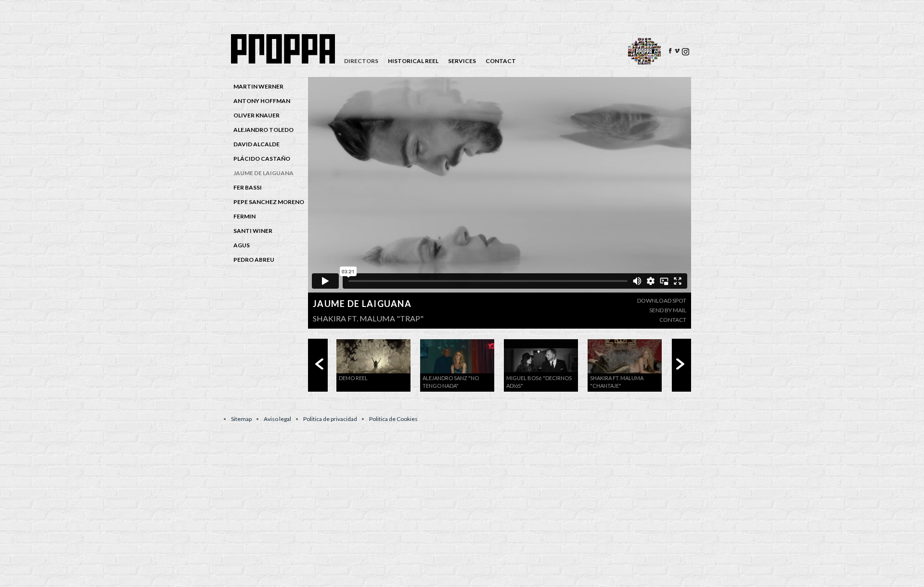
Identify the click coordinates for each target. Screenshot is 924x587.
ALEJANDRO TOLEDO (263, 129)
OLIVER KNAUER (256, 115)
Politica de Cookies (393, 418)
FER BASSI (247, 187)
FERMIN (244, 216)
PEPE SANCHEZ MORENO (268, 201)
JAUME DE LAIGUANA (263, 173)
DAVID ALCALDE (256, 144)
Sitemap (241, 418)
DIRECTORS (361, 61)
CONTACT (501, 61)
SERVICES (462, 61)
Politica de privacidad (330, 418)
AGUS (241, 245)
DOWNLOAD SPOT (661, 300)
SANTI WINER (252, 230)
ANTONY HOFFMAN (261, 100)
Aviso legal (277, 418)
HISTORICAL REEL (413, 61)
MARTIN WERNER (258, 86)
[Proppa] (284, 61)
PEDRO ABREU (253, 259)
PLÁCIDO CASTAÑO (261, 158)
